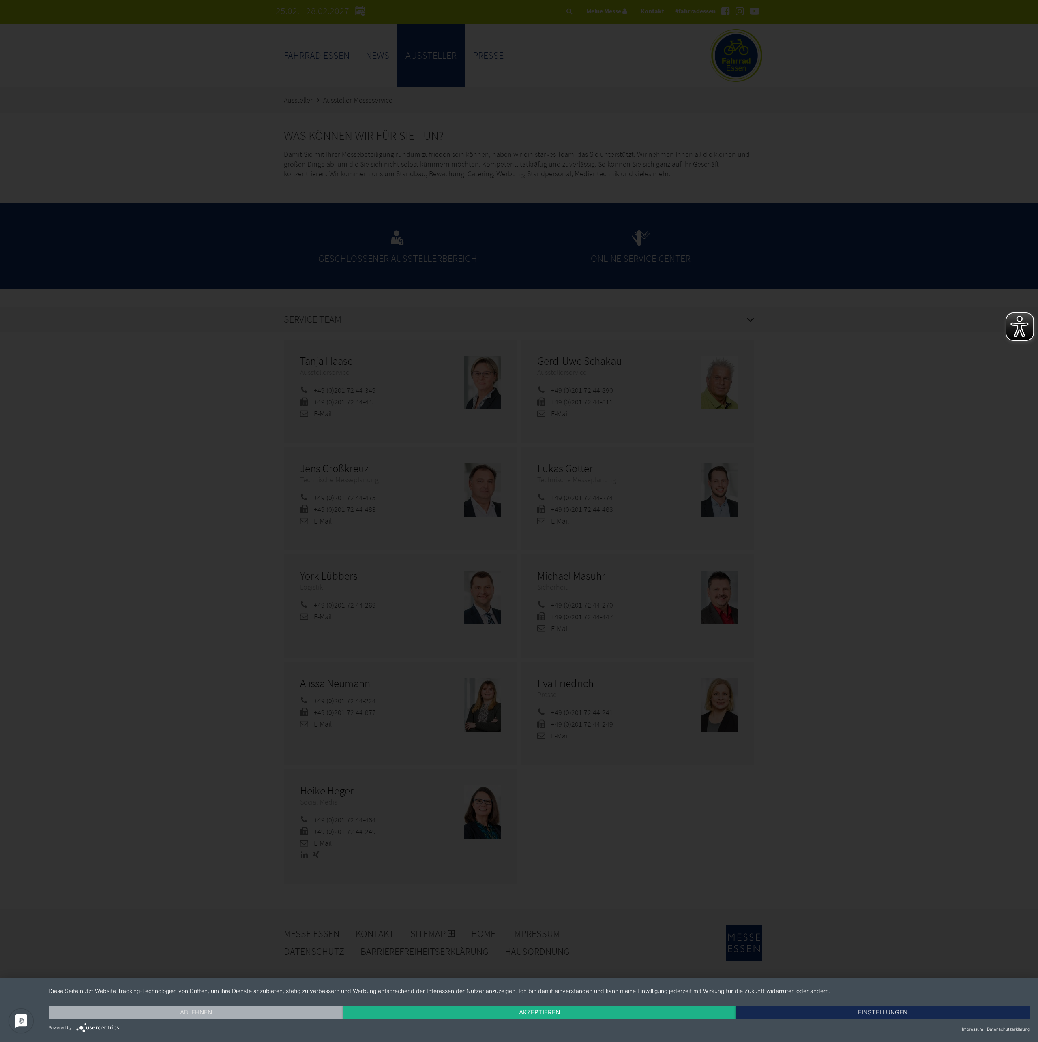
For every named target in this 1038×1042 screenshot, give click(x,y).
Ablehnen (196, 1012)
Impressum (972, 1029)
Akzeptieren (539, 1012)
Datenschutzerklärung (1008, 1029)
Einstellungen (882, 1012)
